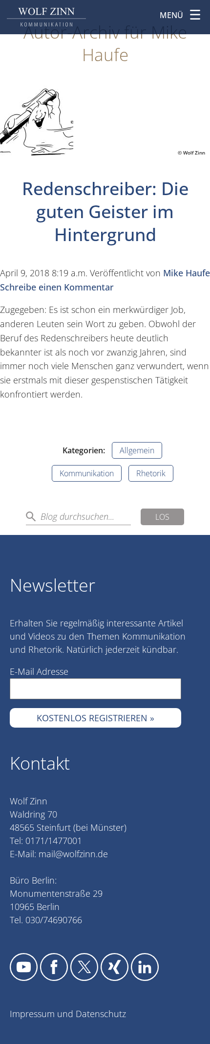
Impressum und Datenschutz (68, 1014)
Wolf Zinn (46, 17)
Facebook (54, 967)
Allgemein (137, 450)
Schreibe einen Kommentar (57, 287)
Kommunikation (87, 473)
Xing (114, 967)
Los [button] (162, 516)
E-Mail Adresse (39, 671)
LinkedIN (145, 967)
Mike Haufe (186, 273)
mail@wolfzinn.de (73, 854)
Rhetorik (151, 473)
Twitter (84, 967)
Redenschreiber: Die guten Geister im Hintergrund (105, 211)
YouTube (24, 967)
